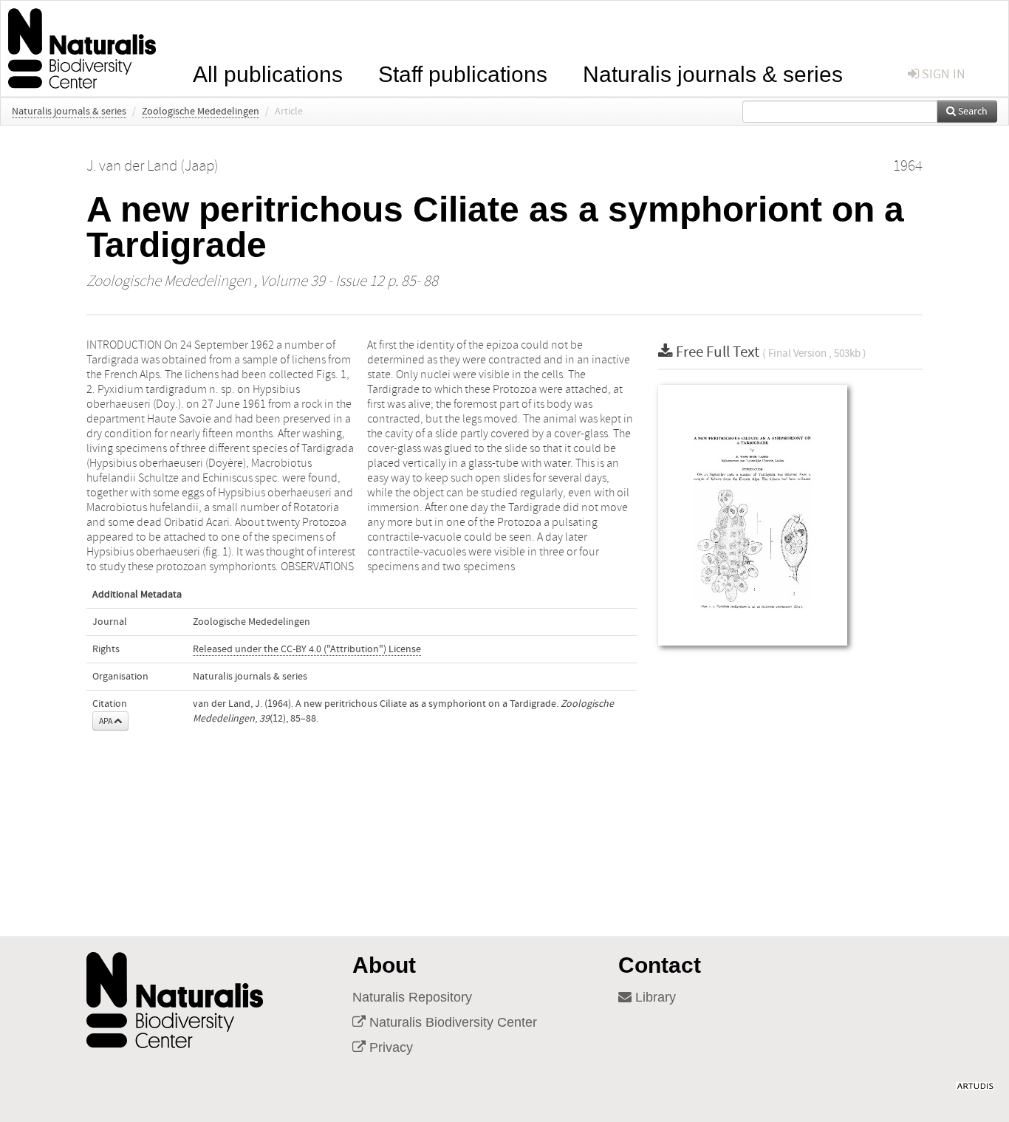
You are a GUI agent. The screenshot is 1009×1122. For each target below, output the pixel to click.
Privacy (389, 1047)
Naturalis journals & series (713, 72)
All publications (268, 72)
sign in (942, 74)
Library (654, 997)
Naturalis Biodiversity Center (451, 1022)
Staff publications (462, 72)
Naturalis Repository (412, 997)
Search (972, 111)
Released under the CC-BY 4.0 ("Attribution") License (307, 649)
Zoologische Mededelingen (200, 111)
